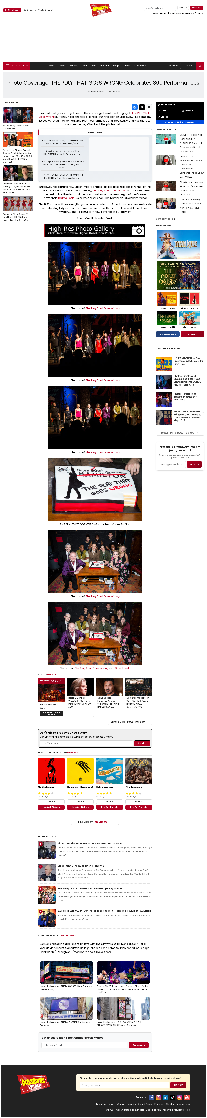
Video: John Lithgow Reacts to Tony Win (81, 865)
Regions (158, 1104)
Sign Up (178, 1085)
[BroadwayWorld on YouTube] (187, 1097)
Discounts (193, 334)
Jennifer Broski (68, 935)
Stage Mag (140, 65)
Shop (116, 65)
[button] (200, 66)
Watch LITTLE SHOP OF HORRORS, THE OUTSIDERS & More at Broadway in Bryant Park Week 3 (191, 143)
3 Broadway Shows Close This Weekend (16, 119)
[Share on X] (142, 107)
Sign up (194, 464)
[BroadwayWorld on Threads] (180, 1097)
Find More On (92, 821)
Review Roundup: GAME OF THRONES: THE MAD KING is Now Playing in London (62, 177)
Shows (62, 65)
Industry (74, 65)
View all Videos (164, 218)
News (52, 65)
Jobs (93, 65)
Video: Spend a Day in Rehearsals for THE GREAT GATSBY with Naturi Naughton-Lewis (62, 164)
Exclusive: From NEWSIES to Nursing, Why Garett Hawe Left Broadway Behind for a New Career (17, 180)
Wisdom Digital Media (140, 1109)
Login (189, 65)
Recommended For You (168, 349)
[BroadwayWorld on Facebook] (151, 1097)
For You (51, 674)
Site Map (170, 1104)
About (111, 1104)
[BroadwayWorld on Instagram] (158, 1097)
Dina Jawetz (123, 668)
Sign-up (183, 7)
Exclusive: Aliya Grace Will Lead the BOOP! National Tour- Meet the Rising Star (16, 209)
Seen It (51, 801)
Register (173, 65)
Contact (121, 1104)
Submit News (145, 1104)
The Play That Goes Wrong (109, 190)
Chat (84, 65)
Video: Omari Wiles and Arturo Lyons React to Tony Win (90, 843)
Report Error (183, 1104)
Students (104, 65)
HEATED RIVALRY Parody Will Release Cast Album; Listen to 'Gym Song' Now (62, 142)
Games (127, 65)
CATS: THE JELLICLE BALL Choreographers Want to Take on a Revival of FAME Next (104, 910)
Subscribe (139, 1045)
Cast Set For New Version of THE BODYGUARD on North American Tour (62, 153)
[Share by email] (149, 107)
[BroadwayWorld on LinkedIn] (166, 1097)
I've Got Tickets (51, 807)
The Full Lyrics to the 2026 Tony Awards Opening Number (90, 888)
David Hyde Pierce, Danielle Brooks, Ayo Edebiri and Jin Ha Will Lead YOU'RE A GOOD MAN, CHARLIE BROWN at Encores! (17, 148)
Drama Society (67, 198)
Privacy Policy (182, 1109)
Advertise (101, 1104)
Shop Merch (13, 10)
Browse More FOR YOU (128, 721)
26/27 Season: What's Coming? (38, 10)
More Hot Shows (168, 334)
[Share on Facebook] (135, 107)
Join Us (132, 1104)
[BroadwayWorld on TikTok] (173, 1097)
